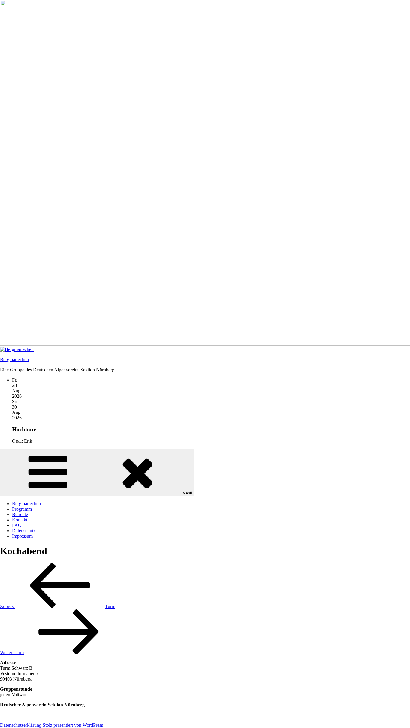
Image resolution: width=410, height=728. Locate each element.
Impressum (22, 536)
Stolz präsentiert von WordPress (73, 725)
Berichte (20, 514)
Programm (22, 509)
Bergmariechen (14, 359)
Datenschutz (23, 530)
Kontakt (19, 519)
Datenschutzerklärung (20, 725)
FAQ (17, 525)
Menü (187, 493)
